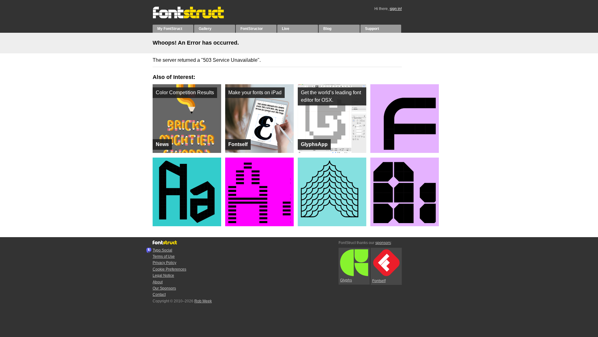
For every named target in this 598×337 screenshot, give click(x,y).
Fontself (379, 281)
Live (285, 29)
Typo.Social (162, 250)
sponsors (383, 243)
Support (372, 29)
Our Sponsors (164, 288)
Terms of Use (164, 256)
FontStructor (251, 29)
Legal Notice (163, 275)
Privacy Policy (164, 263)
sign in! (396, 9)
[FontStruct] (195, 17)
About (158, 282)
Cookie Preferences (169, 269)
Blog (327, 29)
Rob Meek (203, 301)
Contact (159, 294)
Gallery (205, 29)
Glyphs (346, 280)
